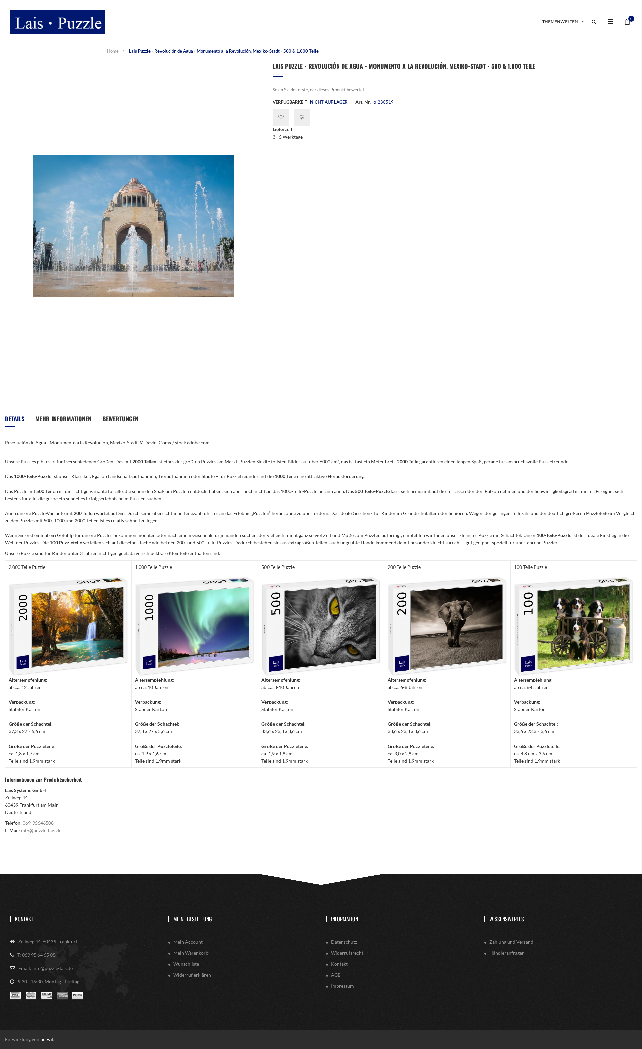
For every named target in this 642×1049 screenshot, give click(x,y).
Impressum (342, 986)
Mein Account (188, 942)
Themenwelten (560, 21)
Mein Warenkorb (190, 953)
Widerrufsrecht (347, 953)
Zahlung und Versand (511, 942)
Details (14, 418)
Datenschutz (344, 942)
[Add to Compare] (302, 117)
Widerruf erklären (192, 975)
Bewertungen (120, 418)
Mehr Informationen (63, 418)
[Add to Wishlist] (281, 117)
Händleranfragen (507, 953)
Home (113, 51)
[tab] (14, 421)
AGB (336, 975)
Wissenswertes (506, 919)
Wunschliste (186, 964)
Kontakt (24, 919)
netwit (47, 1039)
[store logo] (57, 21)
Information (344, 919)
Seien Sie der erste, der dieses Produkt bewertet (318, 89)
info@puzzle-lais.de (41, 830)
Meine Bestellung (192, 919)
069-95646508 (38, 823)
